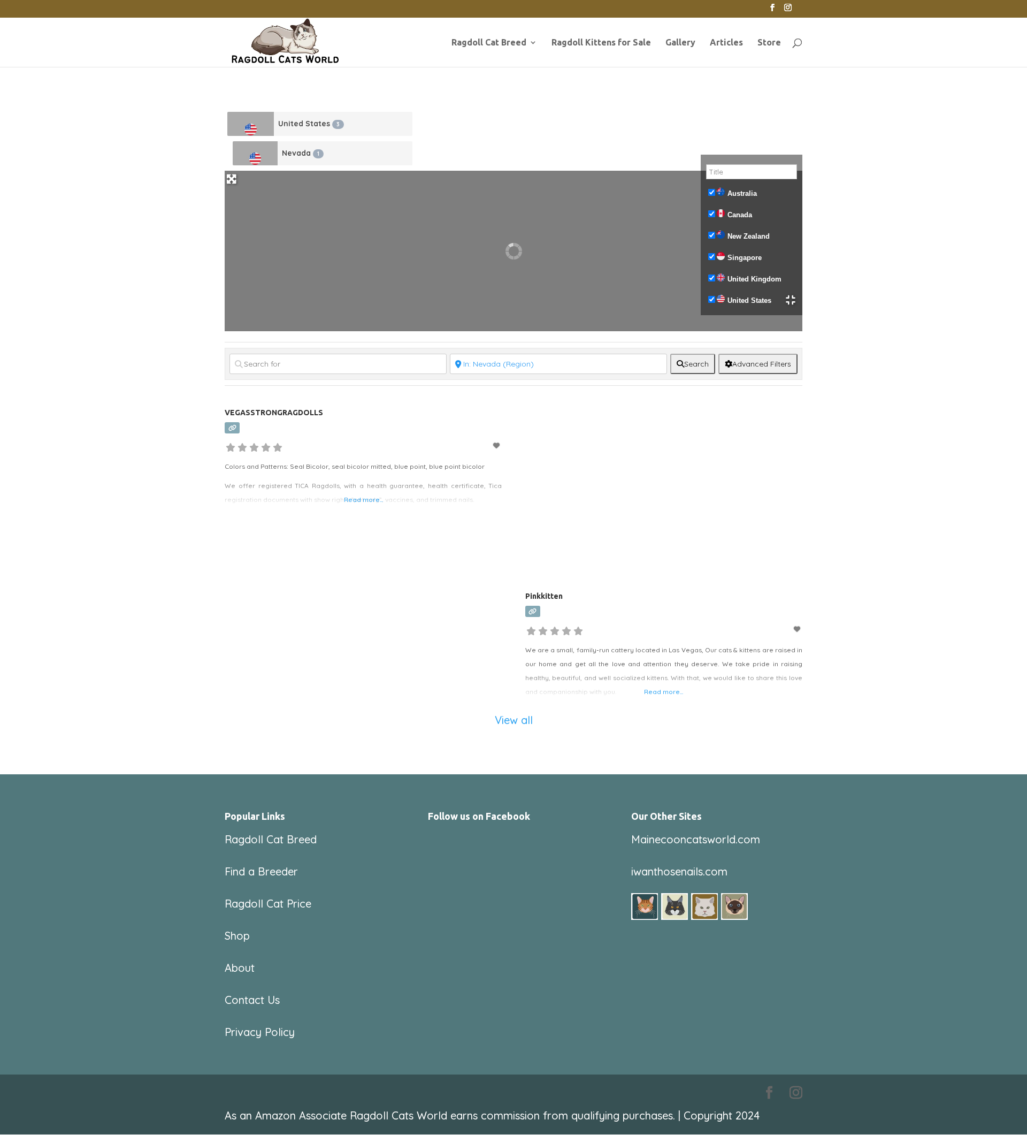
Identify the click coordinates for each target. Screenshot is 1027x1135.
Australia (742, 193)
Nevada (300, 153)
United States (309, 123)
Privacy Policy (260, 1032)
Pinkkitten (544, 596)
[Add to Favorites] (497, 445)
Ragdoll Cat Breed (488, 43)
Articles (726, 43)
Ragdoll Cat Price (268, 903)
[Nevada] (255, 153)
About (240, 967)
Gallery (680, 43)
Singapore (744, 258)
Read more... (363, 500)
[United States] (250, 124)
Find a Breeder (261, 871)
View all (514, 720)
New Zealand (748, 236)
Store (769, 43)
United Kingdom (754, 279)
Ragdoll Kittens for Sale (601, 43)
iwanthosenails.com (679, 871)
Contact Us (252, 1000)
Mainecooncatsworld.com (695, 839)
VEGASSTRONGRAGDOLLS (274, 412)
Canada (739, 215)
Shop (237, 935)
